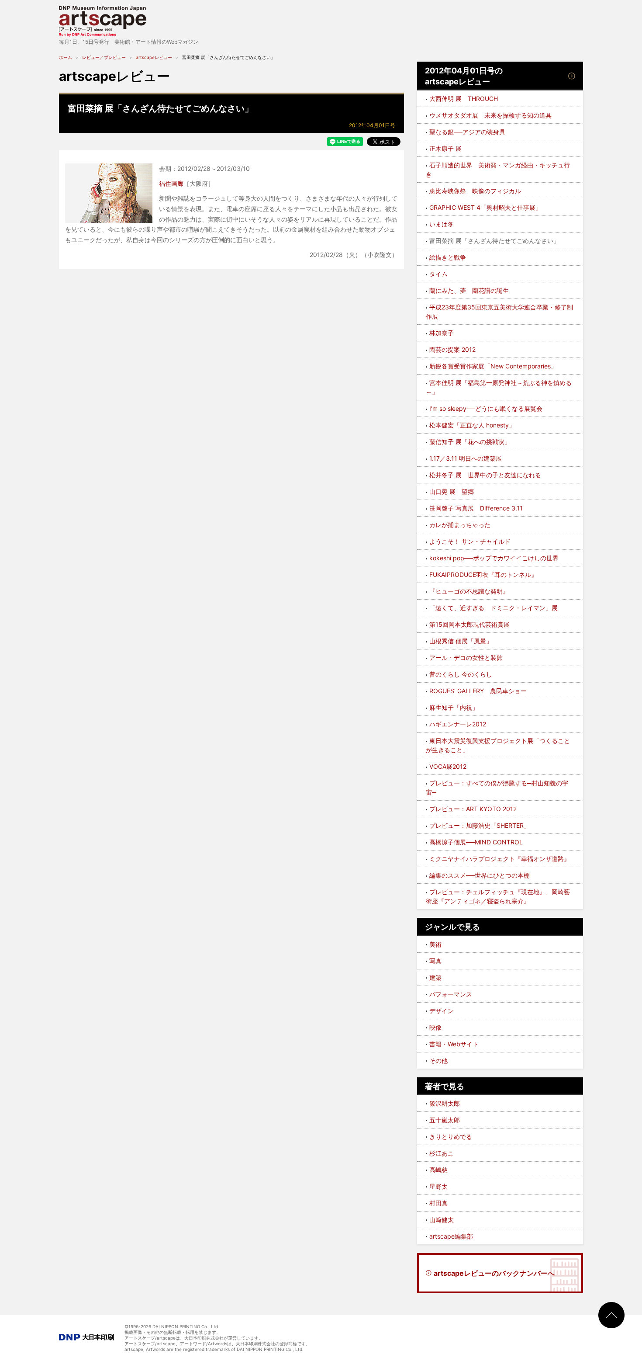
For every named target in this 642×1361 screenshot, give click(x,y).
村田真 (438, 1203)
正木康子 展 (445, 148)
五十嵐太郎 (444, 1120)
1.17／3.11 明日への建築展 (465, 458)
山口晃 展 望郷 (451, 491)
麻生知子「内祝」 (453, 707)
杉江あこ (441, 1153)
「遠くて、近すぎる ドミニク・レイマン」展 (493, 607)
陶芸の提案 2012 (452, 349)
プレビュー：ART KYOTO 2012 (473, 808)
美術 (435, 944)
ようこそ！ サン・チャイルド (470, 541)
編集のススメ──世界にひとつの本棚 (479, 875)
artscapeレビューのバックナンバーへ (494, 1273)
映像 (435, 1027)
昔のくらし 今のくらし (460, 674)
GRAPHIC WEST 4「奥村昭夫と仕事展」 (485, 207)
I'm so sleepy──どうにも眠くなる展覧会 (485, 408)
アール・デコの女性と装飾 (466, 657)
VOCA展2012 (447, 766)
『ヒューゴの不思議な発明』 (469, 591)
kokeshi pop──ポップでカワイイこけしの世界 (494, 558)
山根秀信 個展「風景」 (460, 641)
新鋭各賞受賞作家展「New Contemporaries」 (493, 366)
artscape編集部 (451, 1236)
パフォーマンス (450, 994)
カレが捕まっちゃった (459, 524)
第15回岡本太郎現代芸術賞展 (469, 624)
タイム (438, 274)
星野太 (438, 1186)
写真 (435, 961)
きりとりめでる (450, 1136)
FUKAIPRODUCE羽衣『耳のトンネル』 (483, 574)
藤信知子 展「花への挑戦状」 (470, 441)
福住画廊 (171, 183)
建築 (435, 977)
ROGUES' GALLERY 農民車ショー (478, 690)
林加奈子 (441, 333)
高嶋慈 (438, 1170)
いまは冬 (441, 224)
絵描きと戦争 (447, 257)
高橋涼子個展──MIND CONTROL (476, 842)
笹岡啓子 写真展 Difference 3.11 (476, 508)
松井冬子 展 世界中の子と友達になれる (485, 475)
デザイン (441, 1010)
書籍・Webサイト (454, 1044)
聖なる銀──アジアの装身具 (467, 131)
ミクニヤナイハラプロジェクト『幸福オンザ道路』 (499, 858)
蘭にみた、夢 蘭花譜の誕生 (469, 290)
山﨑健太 (441, 1219)
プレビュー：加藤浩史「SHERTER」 (479, 825)
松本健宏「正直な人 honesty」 (472, 425)
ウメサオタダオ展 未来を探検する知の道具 (490, 115)
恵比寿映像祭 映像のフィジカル (475, 190)
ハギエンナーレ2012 (457, 724)
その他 (438, 1060)
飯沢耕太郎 (444, 1103)
